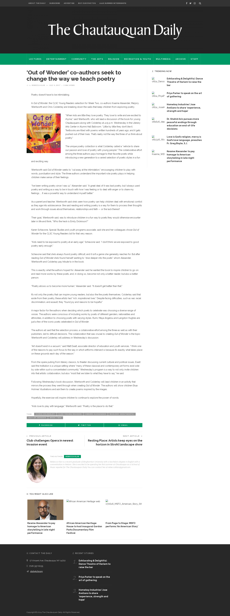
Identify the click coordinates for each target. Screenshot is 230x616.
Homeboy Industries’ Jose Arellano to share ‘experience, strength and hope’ (184, 107)
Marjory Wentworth (122, 414)
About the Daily (37, 3)
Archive (181, 59)
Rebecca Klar (38, 85)
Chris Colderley (45, 414)
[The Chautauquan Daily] (115, 31)
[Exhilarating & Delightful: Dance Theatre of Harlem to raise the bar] (158, 80)
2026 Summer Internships (113, 3)
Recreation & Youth (137, 59)
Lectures (35, 59)
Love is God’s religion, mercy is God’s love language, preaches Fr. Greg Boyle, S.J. (184, 140)
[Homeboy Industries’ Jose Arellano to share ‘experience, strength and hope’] (158, 106)
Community (79, 59)
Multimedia (163, 59)
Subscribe (54, 3)
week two (55, 418)
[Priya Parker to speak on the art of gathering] (158, 94)
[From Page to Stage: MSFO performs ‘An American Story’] (124, 510)
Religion (113, 59)
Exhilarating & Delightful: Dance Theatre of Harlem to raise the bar (185, 81)
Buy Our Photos (87, 3)
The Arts (97, 59)
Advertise (69, 3)
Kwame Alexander (96, 414)
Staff (194, 59)
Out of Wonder (37, 418)
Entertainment (56, 59)
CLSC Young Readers (70, 414)
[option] (45, 517)
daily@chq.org (36, 571)
